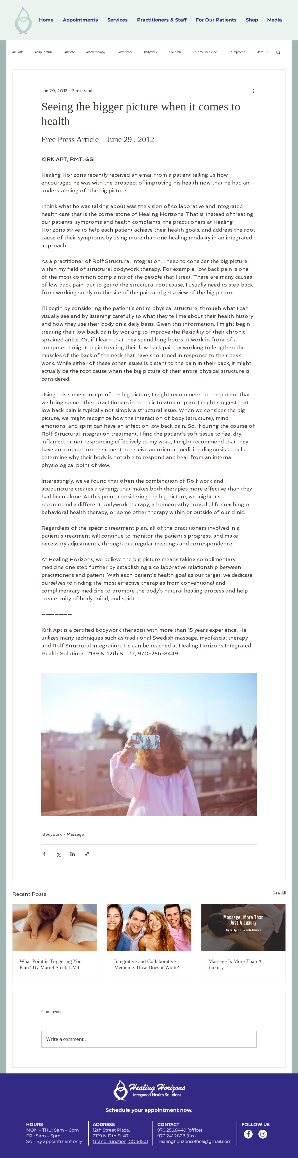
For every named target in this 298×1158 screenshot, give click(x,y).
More (259, 52)
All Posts (17, 52)
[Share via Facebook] (44, 854)
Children (175, 52)
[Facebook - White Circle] (248, 1134)
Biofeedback (124, 52)
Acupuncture (44, 52)
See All (279, 893)
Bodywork (150, 52)
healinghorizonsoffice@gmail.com (194, 1141)
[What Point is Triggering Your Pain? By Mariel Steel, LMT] (55, 927)
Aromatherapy (95, 52)
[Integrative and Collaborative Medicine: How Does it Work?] (149, 927)
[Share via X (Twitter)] (58, 854)
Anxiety (69, 52)
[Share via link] (87, 854)
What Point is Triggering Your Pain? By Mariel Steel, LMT (51, 964)
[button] (161, 20)
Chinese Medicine (205, 52)
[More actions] (253, 90)
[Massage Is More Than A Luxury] (243, 927)
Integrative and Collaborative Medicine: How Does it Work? (146, 964)
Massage (75, 834)
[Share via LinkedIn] (72, 854)
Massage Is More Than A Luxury (235, 964)
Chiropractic (236, 52)
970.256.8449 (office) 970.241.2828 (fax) (179, 1133)
